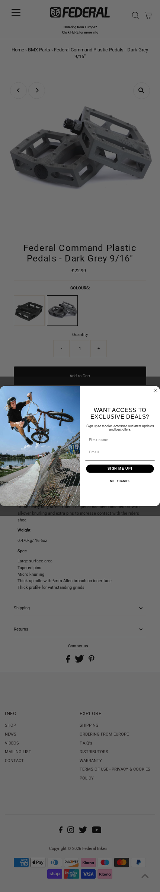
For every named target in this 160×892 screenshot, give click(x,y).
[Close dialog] (155, 390)
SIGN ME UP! (120, 468)
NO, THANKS (119, 481)
